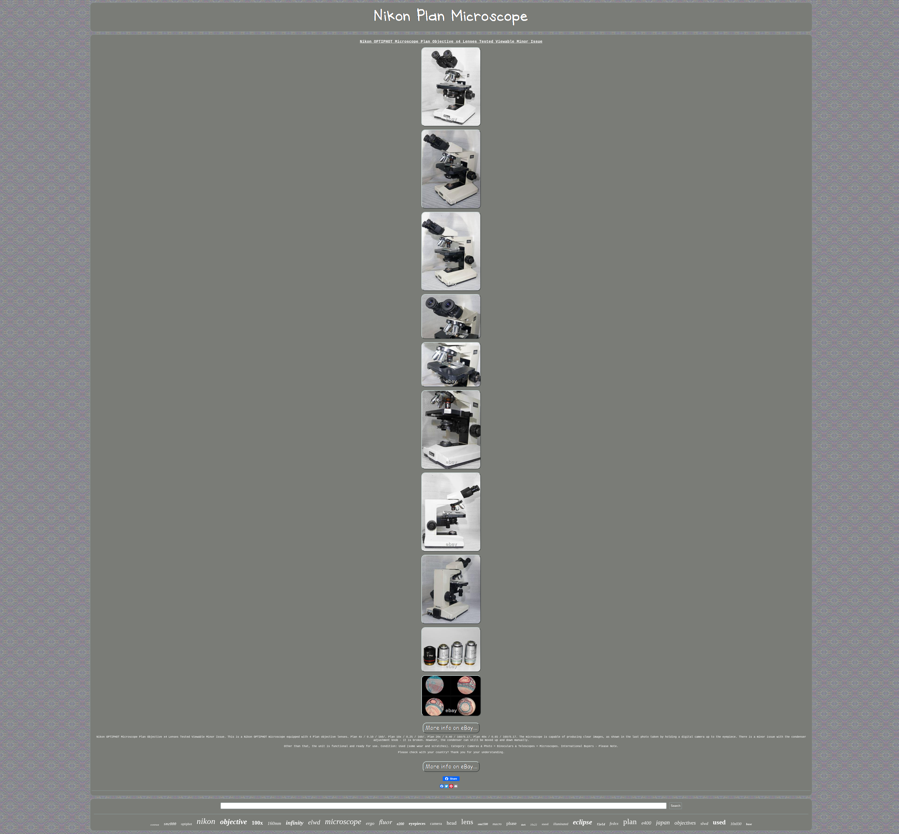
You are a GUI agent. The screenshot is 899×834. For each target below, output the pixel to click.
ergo (370, 823)
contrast (154, 824)
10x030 (735, 824)
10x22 (533, 824)
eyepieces (417, 823)
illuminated (560, 824)
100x (257, 823)
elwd (314, 822)
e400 (646, 823)
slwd (704, 823)
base (749, 824)
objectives (685, 823)
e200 (400, 824)
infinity (294, 822)
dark (523, 824)
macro (497, 824)
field (601, 824)
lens (467, 822)
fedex (614, 823)
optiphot (186, 824)
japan (663, 822)
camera (436, 823)
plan (630, 821)
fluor (385, 821)
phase (511, 823)
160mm (274, 823)
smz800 (170, 824)
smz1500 (483, 824)
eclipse (582, 822)
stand (545, 824)
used (719, 822)
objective (233, 821)
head (452, 822)
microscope (343, 821)
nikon (206, 821)
